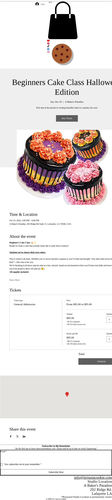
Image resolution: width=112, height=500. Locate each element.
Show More (14, 280)
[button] (63, 20)
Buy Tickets (67, 118)
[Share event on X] (17, 436)
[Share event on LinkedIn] (24, 436)
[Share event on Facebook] (10, 436)
